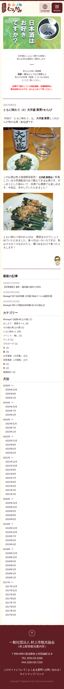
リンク (40, 674)
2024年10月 (11, 406)
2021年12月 (11, 461)
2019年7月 (10, 536)
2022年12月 (11, 440)
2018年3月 (10, 569)
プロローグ (10, 343)
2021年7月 (10, 478)
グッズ (8, 339)
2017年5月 (10, 606)
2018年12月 (11, 553)
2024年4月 (10, 414)
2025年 (6, 385)
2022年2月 (10, 453)
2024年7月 (10, 410)
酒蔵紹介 (9, 372)
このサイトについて (14, 669)
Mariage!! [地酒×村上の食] (17, 319)
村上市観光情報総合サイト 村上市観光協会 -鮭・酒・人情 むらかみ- (12, 8)
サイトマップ (27, 674)
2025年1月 (10, 397)
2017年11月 (11, 590)
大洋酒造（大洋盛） (15, 356)
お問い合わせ (51, 669)
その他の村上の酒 (13, 327)
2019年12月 (11, 528)
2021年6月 (10, 482)
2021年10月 (11, 465)
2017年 (6, 582)
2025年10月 (11, 389)
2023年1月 (10, 431)
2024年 (6, 402)
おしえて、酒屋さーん (15, 323)
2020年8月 (10, 515)
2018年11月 (11, 557)
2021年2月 (10, 494)
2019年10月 (11, 532)
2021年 (6, 457)
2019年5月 (10, 540)
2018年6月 (10, 561)
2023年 (6, 419)
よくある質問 (35, 669)
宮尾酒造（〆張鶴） (15, 360)
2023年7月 (10, 427)
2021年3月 (10, 490)
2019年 (6, 524)
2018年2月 (10, 573)
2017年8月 (10, 598)
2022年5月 (10, 448)
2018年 (6, 549)
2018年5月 (10, 565)
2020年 (6, 499)
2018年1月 (10, 577)
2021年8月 (10, 474)
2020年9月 (10, 511)
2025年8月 (10, 393)
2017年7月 (10, 602)
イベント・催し (12, 335)
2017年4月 (10, 610)
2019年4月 (10, 544)
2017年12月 (11, 586)
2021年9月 (10, 470)
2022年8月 (10, 444)
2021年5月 (10, 486)
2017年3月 (10, 615)
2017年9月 (10, 594)
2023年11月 (11, 423)
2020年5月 (10, 519)
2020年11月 (11, 507)
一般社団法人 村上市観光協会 (32, 644)
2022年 (6, 436)
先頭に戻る (32, 633)
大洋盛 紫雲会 (45, 177)
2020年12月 (11, 503)
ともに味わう (12, 331)
